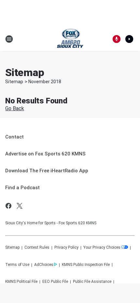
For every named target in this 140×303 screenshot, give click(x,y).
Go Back (14, 108)
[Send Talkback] (116, 39)
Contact (14, 137)
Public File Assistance (92, 281)
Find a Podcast (22, 188)
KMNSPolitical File (21, 281)
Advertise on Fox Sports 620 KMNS (45, 154)
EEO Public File (55, 281)
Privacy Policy (66, 247)
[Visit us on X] (19, 206)
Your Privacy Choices (101, 247)
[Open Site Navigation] (9, 39)
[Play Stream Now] (129, 39)
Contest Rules (36, 247)
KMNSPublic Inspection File (86, 264)
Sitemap (14, 81)
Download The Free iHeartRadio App (46, 171)
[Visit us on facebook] (8, 206)
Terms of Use (17, 264)
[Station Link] (70, 39)
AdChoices (43, 264)
